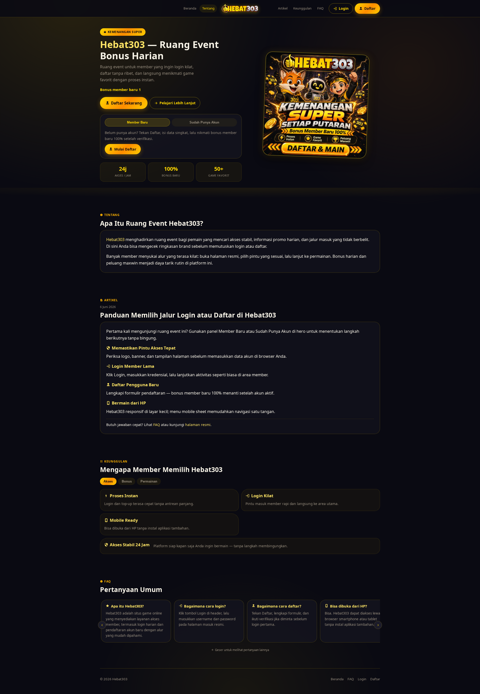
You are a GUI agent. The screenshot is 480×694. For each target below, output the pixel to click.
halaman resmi (197, 424)
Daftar (375, 679)
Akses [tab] (108, 481)
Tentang (208, 8)
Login (362, 679)
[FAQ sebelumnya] (102, 625)
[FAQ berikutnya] (378, 625)
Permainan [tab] (148, 481)
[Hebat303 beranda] (240, 8)
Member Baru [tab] (137, 122)
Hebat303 (122, 44)
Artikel (283, 8)
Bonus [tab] (127, 481)
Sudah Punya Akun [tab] (204, 122)
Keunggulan (302, 8)
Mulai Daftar (125, 149)
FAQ (320, 8)
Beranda (190, 8)
